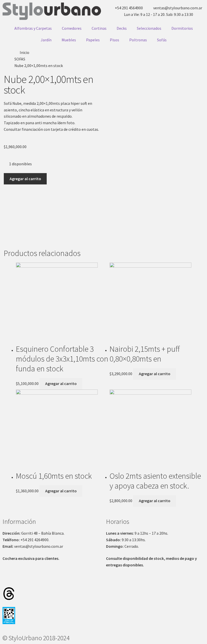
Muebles (69, 39)
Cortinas (99, 28)
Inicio (24, 52)
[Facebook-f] (22, 579)
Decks (122, 28)
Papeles (93, 39)
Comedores (72, 28)
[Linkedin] (89, 579)
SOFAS (19, 58)
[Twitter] (35, 579)
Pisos (114, 39)
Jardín (46, 39)
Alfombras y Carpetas (33, 28)
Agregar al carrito (25, 178)
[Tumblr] (49, 579)
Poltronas (138, 39)
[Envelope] (75, 579)
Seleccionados (149, 28)
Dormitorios (182, 28)
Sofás (162, 39)
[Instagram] (9, 579)
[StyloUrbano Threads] (9, 593)
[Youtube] (62, 579)
